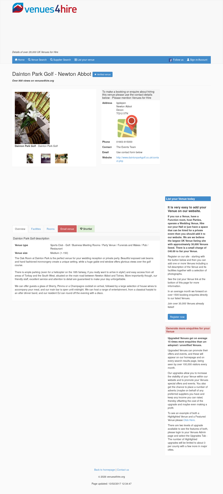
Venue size (21, 253)
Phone (106, 141)
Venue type (21, 245)
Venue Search (38, 59)
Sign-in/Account (198, 59)
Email (105, 152)
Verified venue (104, 74)
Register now (177, 317)
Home (21, 59)
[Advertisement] (147, 26)
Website (107, 157)
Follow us (177, 59)
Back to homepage (104, 469)
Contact (107, 147)
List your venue (85, 59)
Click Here (189, 420)
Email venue (67, 229)
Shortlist (87, 229)
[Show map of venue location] (137, 126)
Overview (20, 229)
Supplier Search (62, 59)
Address (107, 103)
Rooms (51, 229)
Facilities (36, 229)
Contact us (123, 469)
